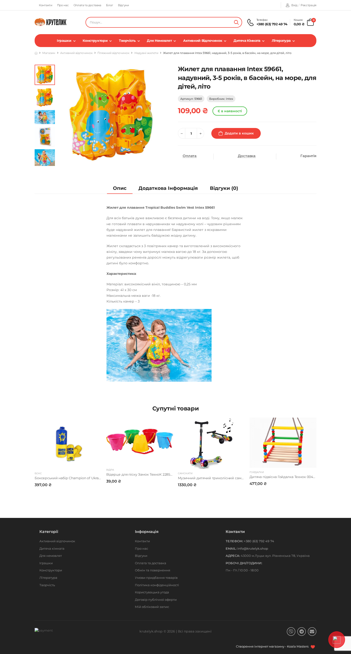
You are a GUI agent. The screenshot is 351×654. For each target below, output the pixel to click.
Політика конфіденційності (157, 585)
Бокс (38, 473)
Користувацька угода (152, 592)
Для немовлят (159, 40)
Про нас (63, 5)
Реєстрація (308, 5)
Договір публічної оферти (156, 599)
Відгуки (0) (224, 188)
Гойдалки (257, 472)
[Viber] (291, 631)
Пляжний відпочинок (113, 53)
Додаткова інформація (168, 188)
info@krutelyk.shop (252, 548)
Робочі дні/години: (244, 563)
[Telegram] (301, 631)
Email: (231, 548)
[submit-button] (236, 22)
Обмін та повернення (152, 570)
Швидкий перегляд (68, 463)
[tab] (120, 188)
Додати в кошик (239, 133)
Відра (110, 469)
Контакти (45, 5)
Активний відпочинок (202, 40)
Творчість (127, 40)
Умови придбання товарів (156, 578)
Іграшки (64, 40)
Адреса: (233, 556)
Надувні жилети (146, 53)
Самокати (185, 473)
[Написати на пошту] (312, 631)
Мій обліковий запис (152, 607)
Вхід (294, 5)
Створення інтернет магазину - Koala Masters (272, 646)
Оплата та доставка (87, 5)
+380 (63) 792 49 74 (271, 24)
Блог (109, 5)
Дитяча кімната (247, 40)
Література (281, 40)
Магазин (48, 53)
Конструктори (95, 40)
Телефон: (234, 541)
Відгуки (123, 5)
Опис (120, 188)
